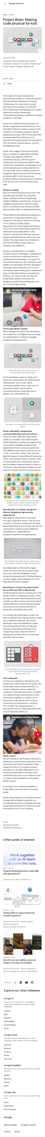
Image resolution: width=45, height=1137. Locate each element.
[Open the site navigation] (5, 3)
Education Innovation (11, 825)
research (7, 245)
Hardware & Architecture (12, 828)
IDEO (19, 159)
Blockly (13, 143)
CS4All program (28, 129)
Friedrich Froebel (15, 223)
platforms (20, 245)
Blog (11, 14)
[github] (32, 982)
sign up (13, 781)
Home (5, 14)
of (33, 242)
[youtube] (26, 982)
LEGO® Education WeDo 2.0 (15, 711)
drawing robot (25, 706)
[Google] (8, 1117)
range (29, 242)
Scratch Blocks (24, 143)
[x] (15, 982)
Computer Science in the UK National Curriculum (21, 133)
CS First (35, 143)
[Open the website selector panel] (25, 3)
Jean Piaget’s (23, 226)
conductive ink (34, 470)
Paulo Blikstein (17, 157)
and (13, 245)
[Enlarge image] (40, 51)
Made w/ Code (13, 146)
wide (24, 242)
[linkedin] (20, 982)
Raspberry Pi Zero (27, 595)
